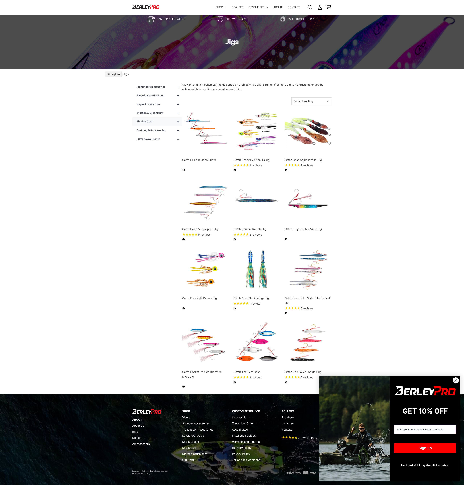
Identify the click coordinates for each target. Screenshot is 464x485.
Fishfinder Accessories (158, 87)
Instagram (288, 423)
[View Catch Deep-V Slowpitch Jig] (205, 200)
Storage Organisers (194, 454)
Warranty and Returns (246, 441)
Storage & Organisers (158, 113)
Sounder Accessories (196, 423)
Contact (294, 7)
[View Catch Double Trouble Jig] (256, 200)
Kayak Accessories (158, 104)
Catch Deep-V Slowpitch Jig (200, 229)
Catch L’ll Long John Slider (199, 160)
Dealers (237, 7)
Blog (135, 431)
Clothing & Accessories (158, 130)
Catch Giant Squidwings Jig (251, 298)
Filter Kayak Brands (158, 139)
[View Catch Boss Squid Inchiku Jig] (308, 131)
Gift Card (188, 460)
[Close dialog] (456, 380)
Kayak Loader (190, 441)
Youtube (287, 429)
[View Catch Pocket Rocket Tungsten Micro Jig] (205, 343)
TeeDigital (148, 474)
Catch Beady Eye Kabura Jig (251, 160)
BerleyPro (113, 74)
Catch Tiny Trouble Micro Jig (303, 229)
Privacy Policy (241, 454)
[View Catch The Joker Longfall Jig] (308, 343)
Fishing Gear (158, 121)
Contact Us (239, 417)
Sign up (425, 448)
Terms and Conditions (246, 460)
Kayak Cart (189, 447)
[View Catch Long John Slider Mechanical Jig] (308, 269)
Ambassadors (141, 444)
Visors (186, 417)
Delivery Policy (241, 447)
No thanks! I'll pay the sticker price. (425, 465)
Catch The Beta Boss (246, 372)
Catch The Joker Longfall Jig (303, 372)
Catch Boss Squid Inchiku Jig (303, 160)
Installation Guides (244, 435)
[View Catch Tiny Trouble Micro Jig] (308, 200)
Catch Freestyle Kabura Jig (199, 298)
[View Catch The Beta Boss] (256, 343)
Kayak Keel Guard (193, 435)
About (278, 7)
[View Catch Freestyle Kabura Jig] (205, 269)
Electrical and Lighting (158, 95)
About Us (138, 425)
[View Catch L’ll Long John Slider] (205, 131)
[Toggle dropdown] (225, 7)
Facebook (288, 417)
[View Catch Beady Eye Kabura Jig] (256, 131)
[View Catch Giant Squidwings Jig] (256, 269)
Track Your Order (243, 423)
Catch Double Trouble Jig (249, 229)
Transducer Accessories (197, 429)
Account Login (241, 429)
